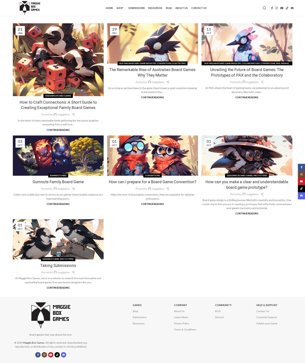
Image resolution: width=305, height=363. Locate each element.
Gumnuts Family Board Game (58, 182)
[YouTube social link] (282, 8)
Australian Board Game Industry (137, 63)
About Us (179, 311)
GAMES (137, 305)
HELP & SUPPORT (267, 305)
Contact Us (262, 311)
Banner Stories (58, 175)
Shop (135, 311)
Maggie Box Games (34, 342)
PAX (278, 63)
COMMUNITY (223, 305)
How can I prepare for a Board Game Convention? (152, 182)
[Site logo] (29, 7)
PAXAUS (285, 63)
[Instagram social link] (276, 8)
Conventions (164, 63)
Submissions (140, 317)
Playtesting (179, 63)
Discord (219, 317)
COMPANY (180, 305)
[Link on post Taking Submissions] (58, 239)
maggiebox (64, 114)
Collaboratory (251, 63)
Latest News (181, 317)
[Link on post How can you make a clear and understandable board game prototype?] (247, 155)
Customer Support (266, 317)
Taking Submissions (58, 265)
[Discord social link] (292, 8)
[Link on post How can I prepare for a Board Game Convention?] (152, 155)
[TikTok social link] (287, 8)
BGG (218, 311)
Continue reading (58, 130)
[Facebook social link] (272, 8)
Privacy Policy (181, 323)
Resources (139, 323)
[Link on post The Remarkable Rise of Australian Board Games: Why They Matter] (152, 43)
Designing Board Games (58, 96)
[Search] (264, 8)
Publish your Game (266, 323)
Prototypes (260, 175)
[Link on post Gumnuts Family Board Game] (58, 155)
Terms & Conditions (185, 329)
